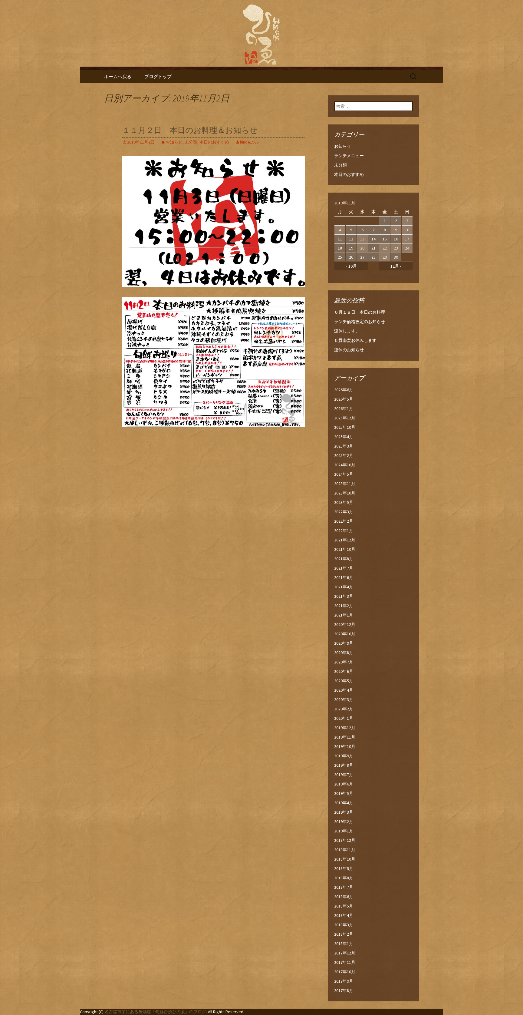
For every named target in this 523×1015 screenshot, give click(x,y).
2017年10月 (344, 971)
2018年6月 (343, 896)
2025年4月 (343, 436)
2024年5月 (343, 474)
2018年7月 (343, 887)
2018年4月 (343, 915)
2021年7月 (343, 568)
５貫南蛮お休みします (355, 340)
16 (396, 239)
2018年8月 (343, 878)
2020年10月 (344, 633)
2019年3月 (343, 812)
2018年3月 (343, 924)
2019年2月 (343, 821)
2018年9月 (343, 868)
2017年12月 (344, 953)
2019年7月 (343, 774)
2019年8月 (343, 765)
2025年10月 (344, 427)
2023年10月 (344, 493)
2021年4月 (343, 587)
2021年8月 (343, 558)
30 (396, 257)
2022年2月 (343, 521)
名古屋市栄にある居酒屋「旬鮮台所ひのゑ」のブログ (155, 1011)
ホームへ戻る (117, 76)
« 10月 (351, 266)
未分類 (191, 142)
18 (340, 248)
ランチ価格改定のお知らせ (359, 321)
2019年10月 (344, 746)
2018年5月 (343, 906)
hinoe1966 (249, 142)
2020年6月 (343, 671)
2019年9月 (343, 756)
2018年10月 (344, 859)
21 (373, 248)
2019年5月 (343, 793)
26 (351, 257)
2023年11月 (344, 483)
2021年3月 (343, 596)
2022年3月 (343, 511)
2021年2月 (343, 605)
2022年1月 (343, 530)
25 (340, 257)
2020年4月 (343, 690)
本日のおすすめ (214, 142)
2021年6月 (343, 577)
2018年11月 (344, 849)
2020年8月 (343, 652)
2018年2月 (343, 934)
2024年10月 (344, 465)
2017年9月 (343, 981)
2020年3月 (343, 699)
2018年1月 (343, 943)
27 (362, 257)
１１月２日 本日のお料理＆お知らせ (190, 130)
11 (340, 239)
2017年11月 (344, 962)
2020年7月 (343, 662)
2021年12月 (344, 540)
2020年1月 (343, 718)
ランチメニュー (349, 155)
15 (385, 239)
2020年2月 (343, 709)
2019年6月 (343, 784)
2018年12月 (344, 840)
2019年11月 (344, 737)
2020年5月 (343, 680)
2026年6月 (343, 389)
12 (351, 239)
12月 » (396, 266)
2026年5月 (343, 399)
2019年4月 (343, 802)
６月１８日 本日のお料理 (359, 312)
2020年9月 (343, 643)
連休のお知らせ (349, 349)
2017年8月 (343, 990)
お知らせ (174, 142)
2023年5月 (343, 502)
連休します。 (347, 331)
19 (351, 248)
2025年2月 (343, 455)
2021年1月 (343, 615)
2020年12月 (344, 624)
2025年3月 (343, 446)
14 (373, 239)
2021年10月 (344, 549)
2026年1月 (343, 408)
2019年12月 (344, 727)
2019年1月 (343, 831)
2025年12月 (344, 418)
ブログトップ (158, 76)
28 (373, 257)
